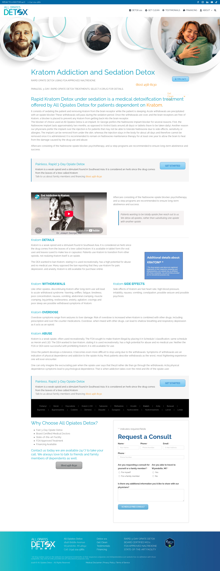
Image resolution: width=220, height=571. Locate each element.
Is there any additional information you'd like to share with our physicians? (148, 485)
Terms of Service (123, 563)
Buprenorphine (58, 410)
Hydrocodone (132, 410)
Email (166, 443)
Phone (144, 443)
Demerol (88, 410)
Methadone (118, 406)
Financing (102, 549)
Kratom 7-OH (87, 406)
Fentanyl (43, 406)
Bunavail (170, 406)
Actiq (158, 406)
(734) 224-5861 (76, 549)
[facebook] (198, 2)
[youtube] (212, 2)
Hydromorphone (152, 410)
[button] (180, 78)
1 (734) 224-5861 (34, 2)
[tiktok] (216, 2)
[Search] (215, 10)
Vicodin (133, 406)
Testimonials (103, 546)
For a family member (130, 476)
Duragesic (116, 410)
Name (121, 443)
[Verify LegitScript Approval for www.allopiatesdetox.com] (169, 539)
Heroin (56, 406)
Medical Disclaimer (94, 563)
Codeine (74, 410)
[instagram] (203, 2)
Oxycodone (70, 406)
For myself (126, 472)
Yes (156, 472)
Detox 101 (102, 538)
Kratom (154, 105)
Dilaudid (101, 410)
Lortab (180, 410)
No (156, 476)
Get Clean (102, 542)
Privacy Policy (109, 563)
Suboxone (103, 406)
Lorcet (168, 410)
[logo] (16, 7)
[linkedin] (207, 2)
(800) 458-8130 (146, 84)
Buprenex (41, 410)
